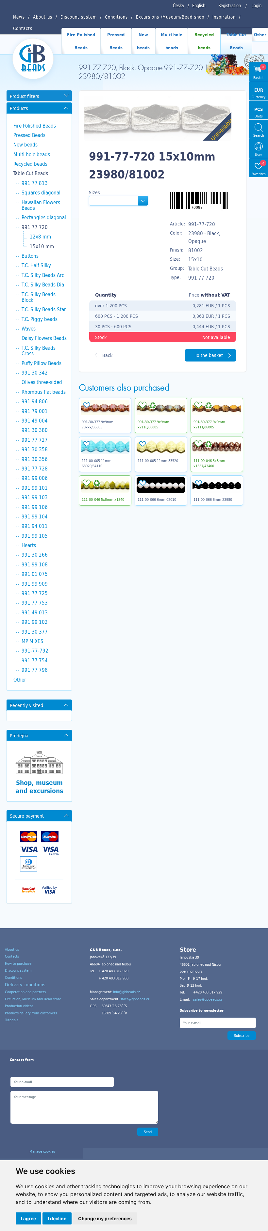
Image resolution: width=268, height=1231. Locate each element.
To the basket (209, 355)
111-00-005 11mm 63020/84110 (96, 463)
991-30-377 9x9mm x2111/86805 (209, 424)
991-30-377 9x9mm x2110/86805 (153, 424)
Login (256, 5)
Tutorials (11, 1020)
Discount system (18, 970)
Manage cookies (42, 1151)
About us (12, 949)
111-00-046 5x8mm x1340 (103, 499)
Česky (178, 5)
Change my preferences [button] (105, 1218)
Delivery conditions (25, 984)
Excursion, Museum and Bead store (33, 999)
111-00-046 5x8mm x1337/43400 (209, 463)
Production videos (19, 1005)
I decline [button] (57, 1218)
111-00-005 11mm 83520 (158, 460)
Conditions (13, 977)
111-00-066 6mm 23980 (212, 499)
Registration (229, 5)
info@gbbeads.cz (126, 991)
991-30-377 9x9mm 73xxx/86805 (97, 424)
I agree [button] (28, 1218)
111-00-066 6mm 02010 (157, 499)
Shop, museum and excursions (39, 787)
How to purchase (18, 963)
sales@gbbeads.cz (134, 999)
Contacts (12, 956)
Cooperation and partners (25, 991)
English (198, 5)
